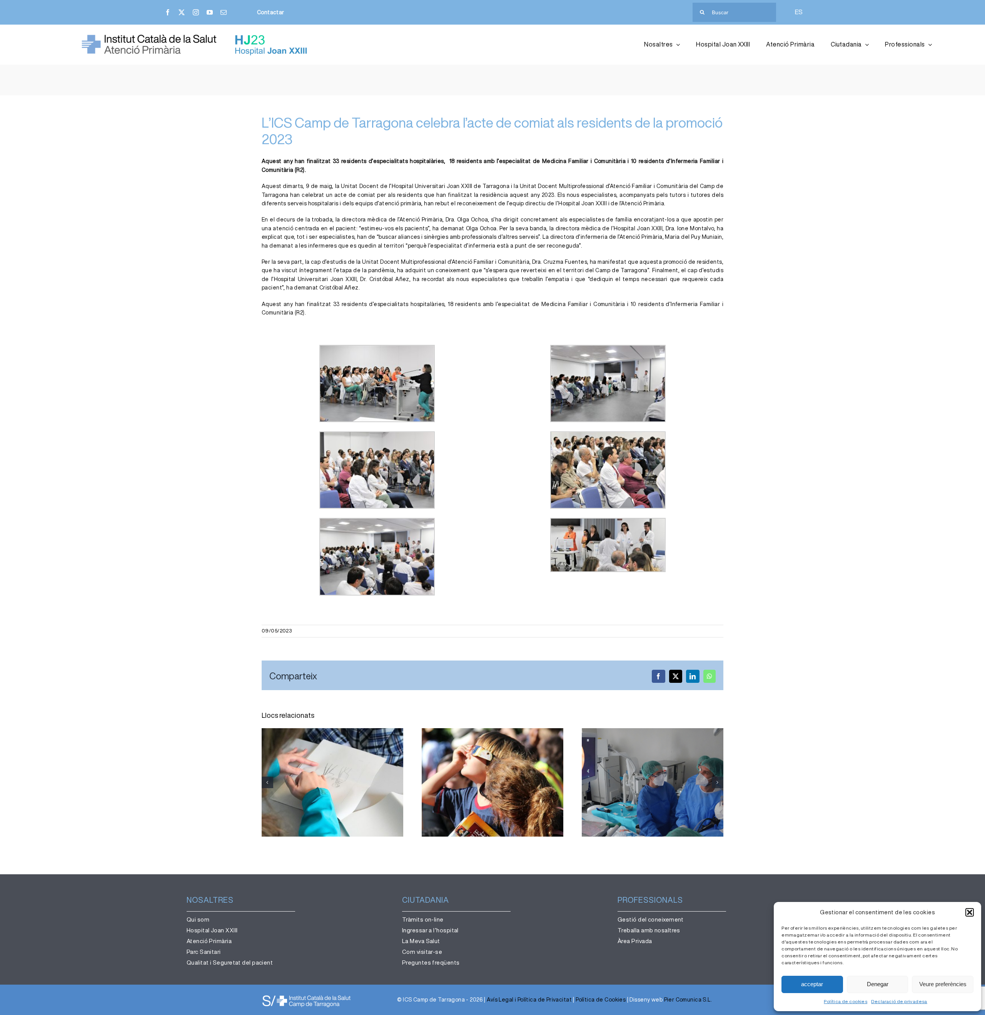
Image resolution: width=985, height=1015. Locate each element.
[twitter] (182, 12)
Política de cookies (845, 1001)
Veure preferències (943, 984)
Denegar (877, 984)
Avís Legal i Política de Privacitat (529, 999)
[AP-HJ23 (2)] (196, 36)
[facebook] (168, 12)
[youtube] (210, 12)
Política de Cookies (601, 999)
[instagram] (196, 12)
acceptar (812, 984)
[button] (969, 912)
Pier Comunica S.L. (688, 999)
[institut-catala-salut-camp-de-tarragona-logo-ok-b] (306, 997)
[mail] (223, 12)
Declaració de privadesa (899, 1001)
